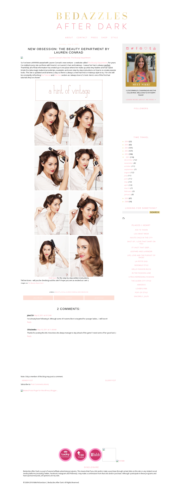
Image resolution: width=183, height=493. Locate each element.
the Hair (58, 75)
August (127, 172)
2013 (127, 151)
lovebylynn (141, 288)
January (127, 194)
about (69, 37)
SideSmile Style (141, 265)
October (127, 166)
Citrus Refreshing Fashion (141, 277)
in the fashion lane (141, 273)
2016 (127, 141)
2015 (127, 145)
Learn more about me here (140, 99)
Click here (53, 278)
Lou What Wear (141, 234)
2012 (127, 154)
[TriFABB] (120, 461)
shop (104, 37)
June (126, 179)
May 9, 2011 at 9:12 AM (42, 315)
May (126, 182)
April (126, 185)
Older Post (110, 380)
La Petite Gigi (141, 261)
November (128, 163)
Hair (63, 292)
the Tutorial (46, 75)
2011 (128, 157)
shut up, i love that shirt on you (141, 242)
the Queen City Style (141, 281)
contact (82, 37)
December (128, 160)
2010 (127, 198)
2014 (127, 148)
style (114, 37)
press (94, 37)
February (128, 191)
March (127, 188)
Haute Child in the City (141, 238)
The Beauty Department (97, 62)
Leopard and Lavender (141, 251)
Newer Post (27, 380)
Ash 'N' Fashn (141, 230)
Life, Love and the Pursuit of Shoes (141, 256)
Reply (29, 322)
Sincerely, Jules (141, 296)
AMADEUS (141, 285)
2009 (127, 201)
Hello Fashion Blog (141, 269)
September (129, 169)
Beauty (57, 292)
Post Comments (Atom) (40, 384)
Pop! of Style (141, 292)
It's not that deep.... (141, 247)
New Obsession (83, 292)
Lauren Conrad (71, 292)
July (126, 175)
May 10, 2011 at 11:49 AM (46, 329)
